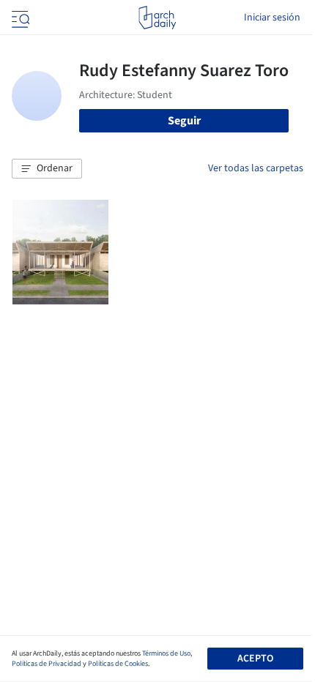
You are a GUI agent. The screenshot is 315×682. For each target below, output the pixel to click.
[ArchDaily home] (157, 17)
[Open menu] (19, 17)
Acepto (255, 658)
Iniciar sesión (272, 17)
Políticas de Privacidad (46, 664)
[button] (47, 169)
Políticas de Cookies (118, 664)
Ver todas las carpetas (255, 168)
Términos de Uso (166, 653)
